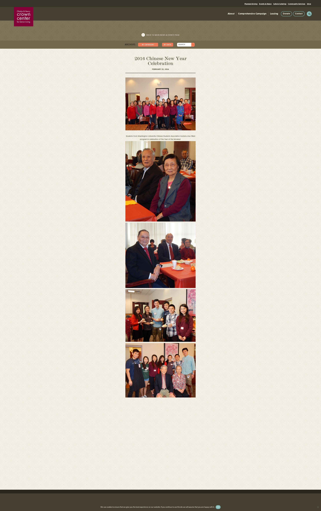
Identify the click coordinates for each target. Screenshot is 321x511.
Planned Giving (251, 4)
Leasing (274, 14)
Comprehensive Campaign (252, 14)
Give (309, 4)
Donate (286, 14)
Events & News (265, 4)
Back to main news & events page (163, 35)
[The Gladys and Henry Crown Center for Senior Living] (23, 16)
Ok (218, 507)
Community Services (296, 4)
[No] (318, 507)
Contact (299, 14)
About (231, 14)
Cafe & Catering (279, 4)
